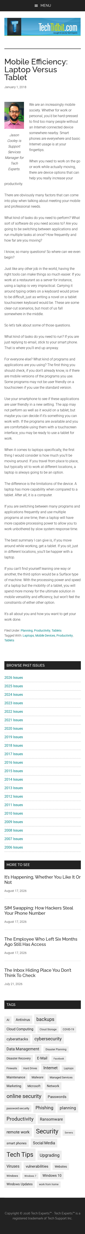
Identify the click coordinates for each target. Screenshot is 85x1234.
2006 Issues (13, 847)
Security (47, 1131)
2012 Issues (13, 796)
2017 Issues (13, 754)
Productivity (42, 630)
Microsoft (34, 1086)
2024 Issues (13, 695)
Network (53, 1086)
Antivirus (23, 1019)
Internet (50, 1067)
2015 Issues (13, 771)
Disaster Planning (56, 1049)
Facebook (59, 1058)
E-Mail (42, 1058)
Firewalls (12, 1068)
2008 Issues (13, 830)
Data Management (23, 1049)
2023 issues (13, 703)
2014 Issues (13, 779)
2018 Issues (13, 745)
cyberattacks (17, 1039)
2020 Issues (13, 728)
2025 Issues (13, 686)
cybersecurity (48, 1038)
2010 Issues (13, 813)
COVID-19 (68, 1029)
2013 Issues (13, 788)
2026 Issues (13, 678)
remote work (18, 1132)
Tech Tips (20, 1154)
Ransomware (51, 1119)
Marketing (14, 1086)
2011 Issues (13, 805)
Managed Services (61, 1077)
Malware (37, 1077)
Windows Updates (20, 1184)
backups (45, 1019)
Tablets (56, 630)
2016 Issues (13, 762)
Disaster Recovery (19, 1058)
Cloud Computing (20, 1029)
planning (68, 1108)
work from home (48, 1184)
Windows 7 (30, 1176)
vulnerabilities (37, 1166)
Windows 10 (51, 1175)
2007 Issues (13, 839)
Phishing (44, 1107)
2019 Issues (13, 737)
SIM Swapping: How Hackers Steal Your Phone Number (38, 910)
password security (18, 1108)
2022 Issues (13, 711)
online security (24, 1096)
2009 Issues (13, 822)
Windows (12, 1175)
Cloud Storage (48, 1029)
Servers (69, 1132)
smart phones (17, 1143)
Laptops (28, 635)
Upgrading (50, 1155)
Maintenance (16, 1077)
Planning (27, 630)
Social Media (44, 1143)
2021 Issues (13, 720)
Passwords (57, 1096)
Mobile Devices (45, 635)
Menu (46, 5)
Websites (61, 1166)
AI (8, 1020)
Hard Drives (30, 1068)
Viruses (13, 1166)
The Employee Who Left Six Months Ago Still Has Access (40, 941)
